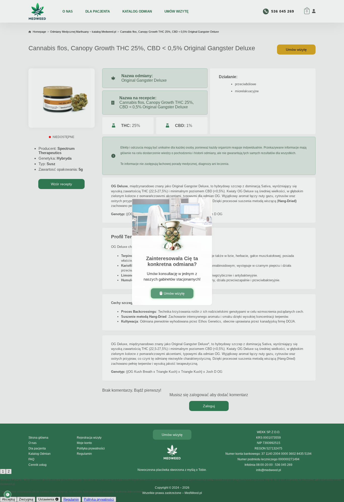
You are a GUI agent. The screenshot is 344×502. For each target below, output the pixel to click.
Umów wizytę (174, 293)
